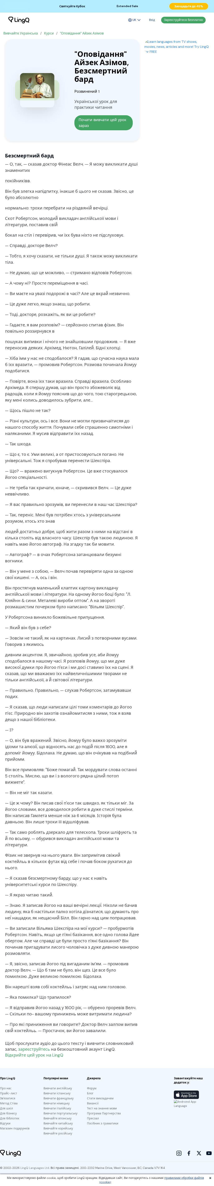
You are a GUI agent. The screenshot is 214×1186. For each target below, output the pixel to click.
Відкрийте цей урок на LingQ (34, 1055)
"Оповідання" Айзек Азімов (82, 33)
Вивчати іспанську (56, 1093)
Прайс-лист (8, 1093)
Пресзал (93, 1118)
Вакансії (93, 1103)
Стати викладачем (100, 1098)
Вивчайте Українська (20, 33)
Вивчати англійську (57, 1088)
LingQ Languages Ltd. (35, 1168)
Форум (91, 1088)
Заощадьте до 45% (188, 6)
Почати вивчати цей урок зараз (103, 122)
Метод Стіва (9, 1103)
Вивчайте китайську (58, 1123)
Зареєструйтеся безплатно (183, 20)
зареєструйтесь (34, 1049)
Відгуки (5, 1123)
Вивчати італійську (57, 1108)
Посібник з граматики (102, 1123)
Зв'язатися (7, 1098)
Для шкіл (6, 1108)
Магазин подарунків (14, 1128)
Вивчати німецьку (56, 1103)
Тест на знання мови (102, 1108)
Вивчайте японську (57, 1118)
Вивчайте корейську (58, 1128)
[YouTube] (209, 1153)
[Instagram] (179, 1153)
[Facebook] (189, 1153)
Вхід (152, 20)
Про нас (5, 1088)
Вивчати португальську (60, 1113)
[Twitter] (199, 1153)
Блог (90, 1093)
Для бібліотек (9, 1118)
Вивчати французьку (58, 1098)
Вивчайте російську (57, 1133)
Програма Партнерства (104, 1113)
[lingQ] (18, 20)
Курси (49, 33)
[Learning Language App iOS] (186, 1095)
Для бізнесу (8, 1113)
